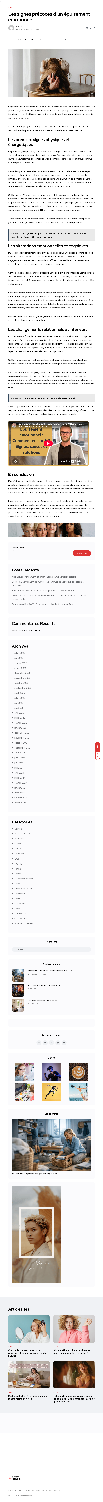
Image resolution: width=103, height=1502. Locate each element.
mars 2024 (19, 777)
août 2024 (19, 752)
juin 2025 (18, 702)
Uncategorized (21, 918)
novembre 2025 (22, 677)
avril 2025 (19, 712)
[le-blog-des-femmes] (21, 1477)
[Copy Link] (94, 28)
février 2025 (20, 722)
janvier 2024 (20, 787)
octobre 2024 (21, 742)
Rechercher (18, 547)
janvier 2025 (20, 727)
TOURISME (20, 913)
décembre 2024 (22, 732)
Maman (18, 873)
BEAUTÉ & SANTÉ (25, 40)
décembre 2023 (22, 792)
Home (11, 40)
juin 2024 (18, 762)
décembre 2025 (22, 673)
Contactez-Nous (16, 1490)
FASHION (19, 863)
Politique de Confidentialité (49, 1490)
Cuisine (18, 843)
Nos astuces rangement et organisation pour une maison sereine (44, 576)
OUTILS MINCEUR (23, 888)
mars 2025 (19, 717)
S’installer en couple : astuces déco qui (44, 1000)
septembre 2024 (23, 747)
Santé (39, 40)
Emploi (17, 858)
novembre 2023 (22, 797)
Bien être (19, 838)
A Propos (30, 1490)
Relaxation (19, 893)
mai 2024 (19, 767)
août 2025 (19, 692)
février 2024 (20, 782)
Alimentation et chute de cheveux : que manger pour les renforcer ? (72, 1351)
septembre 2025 (22, 687)
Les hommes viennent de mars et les (44, 985)
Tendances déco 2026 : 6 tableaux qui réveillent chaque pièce (42, 604)
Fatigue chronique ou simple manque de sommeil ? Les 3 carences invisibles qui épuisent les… (74, 1399)
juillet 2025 (19, 697)
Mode (17, 883)
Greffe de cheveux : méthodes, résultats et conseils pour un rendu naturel (27, 1353)
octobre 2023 (21, 802)
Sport (17, 908)
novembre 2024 (22, 737)
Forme (17, 868)
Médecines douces (23, 878)
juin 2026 (18, 657)
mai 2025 (19, 707)
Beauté (18, 828)
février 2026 (20, 663)
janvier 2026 (20, 668)
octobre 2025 (21, 682)
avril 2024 (19, 772)
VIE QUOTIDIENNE (24, 923)
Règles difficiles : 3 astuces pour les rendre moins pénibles (27, 1397)
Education (19, 853)
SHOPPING (20, 903)
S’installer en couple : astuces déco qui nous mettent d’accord (43, 590)
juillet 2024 (19, 757)
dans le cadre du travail (73, 158)
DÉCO (17, 848)
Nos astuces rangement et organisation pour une (49, 970)
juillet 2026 (19, 652)
